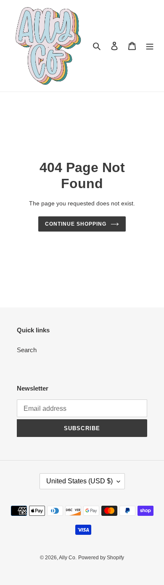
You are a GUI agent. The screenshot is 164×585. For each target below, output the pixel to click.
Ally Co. (68, 558)
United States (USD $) (79, 481)
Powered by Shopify (101, 558)
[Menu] (150, 46)
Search (27, 349)
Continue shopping (75, 224)
